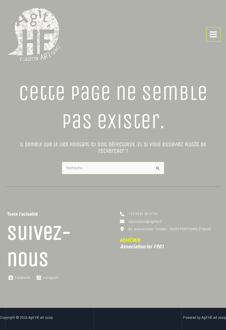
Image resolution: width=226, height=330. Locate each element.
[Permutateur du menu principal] (213, 34)
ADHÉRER (130, 240)
